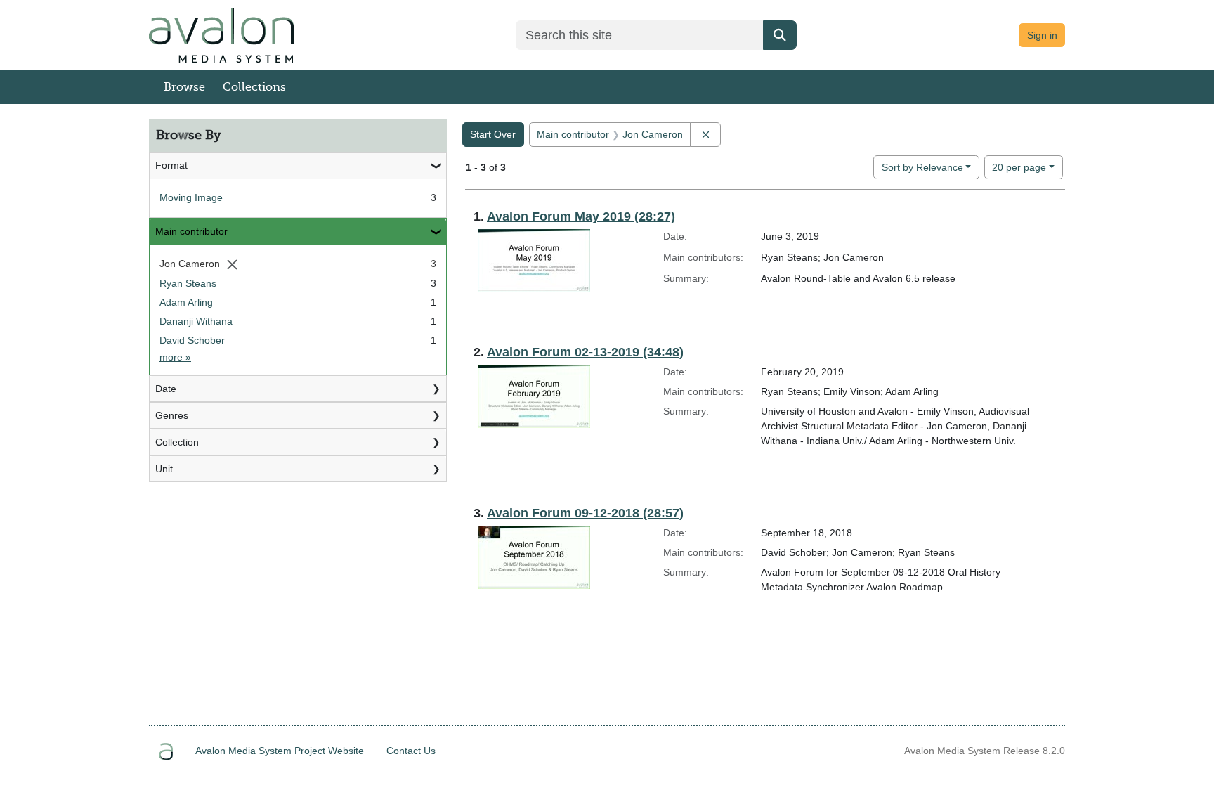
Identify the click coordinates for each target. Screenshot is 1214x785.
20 (1019, 167)
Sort (922, 167)
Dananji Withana (196, 321)
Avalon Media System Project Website (279, 750)
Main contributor (191, 231)
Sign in (1042, 35)
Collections (254, 87)
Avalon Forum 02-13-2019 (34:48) (585, 352)
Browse (184, 87)
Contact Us (411, 750)
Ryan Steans (187, 283)
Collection (177, 442)
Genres (171, 415)
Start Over (493, 134)
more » (175, 357)
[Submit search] (780, 35)
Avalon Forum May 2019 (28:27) (581, 216)
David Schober (192, 340)
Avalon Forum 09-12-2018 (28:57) (585, 513)
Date (165, 388)
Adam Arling (186, 302)
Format (171, 165)
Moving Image (191, 197)
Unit (164, 468)
